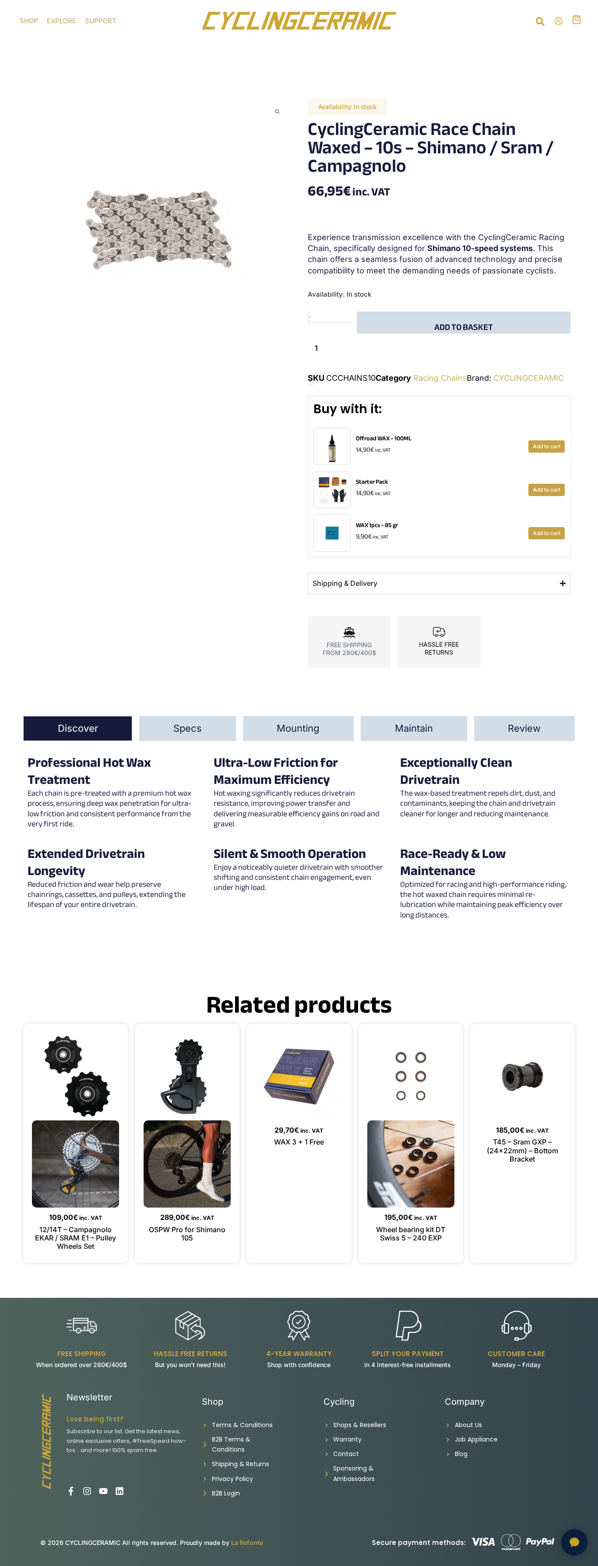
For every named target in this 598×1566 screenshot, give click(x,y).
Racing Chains (440, 378)
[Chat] (574, 1542)
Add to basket (463, 326)
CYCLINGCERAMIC (528, 378)
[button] (540, 22)
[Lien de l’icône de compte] (558, 21)
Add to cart (546, 446)
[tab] (77, 728)
